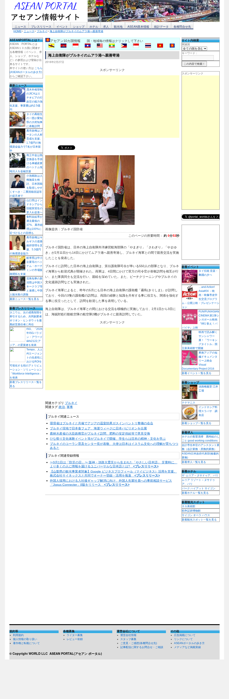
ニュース (20, 26)
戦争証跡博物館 (191, 510)
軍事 (70, 407)
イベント (62, 26)
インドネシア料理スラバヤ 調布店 (208, 411)
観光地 (118, 26)
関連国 (186, 44)
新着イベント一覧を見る (196, 373)
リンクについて (183, 639)
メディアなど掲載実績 (187, 647)
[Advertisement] (112, 106)
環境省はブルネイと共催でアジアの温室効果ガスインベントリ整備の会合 (101, 423)
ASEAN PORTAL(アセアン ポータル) (75, 653)
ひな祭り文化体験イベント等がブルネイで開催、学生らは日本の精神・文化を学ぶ (108, 438)
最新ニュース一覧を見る (24, 299)
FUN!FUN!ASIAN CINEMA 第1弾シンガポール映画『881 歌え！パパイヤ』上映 (200, 319)
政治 (62, 407)
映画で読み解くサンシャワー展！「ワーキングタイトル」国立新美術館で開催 (199, 340)
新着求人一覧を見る (194, 462)
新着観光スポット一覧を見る (199, 519)
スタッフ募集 (128, 639)
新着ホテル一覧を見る (195, 492)
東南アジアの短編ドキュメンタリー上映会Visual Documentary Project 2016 (199, 360)
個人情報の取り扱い (25, 639)
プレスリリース (41, 26)
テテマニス (188, 402)
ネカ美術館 (188, 506)
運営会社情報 (128, 635)
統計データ (161, 26)
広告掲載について (184, 635)
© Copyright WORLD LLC (29, 653)
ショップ (79, 26)
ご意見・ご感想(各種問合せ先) (138, 643)
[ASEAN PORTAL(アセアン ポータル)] (48, 11)
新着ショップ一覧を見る (196, 423)
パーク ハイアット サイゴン (198, 488)
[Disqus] (112, 560)
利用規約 (18, 635)
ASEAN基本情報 (138, 26)
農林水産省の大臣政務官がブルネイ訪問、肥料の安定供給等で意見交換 (100, 433)
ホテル (93, 26)
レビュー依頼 (75, 639)
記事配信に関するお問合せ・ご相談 (141, 647)
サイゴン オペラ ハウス (196, 515)
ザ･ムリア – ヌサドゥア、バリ (200, 475)
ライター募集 (75, 635)
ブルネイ (71, 403)
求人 (106, 26)
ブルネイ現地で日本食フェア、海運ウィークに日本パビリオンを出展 (98, 428)
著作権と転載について (26, 643)
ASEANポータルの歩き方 (189, 643)
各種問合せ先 (182, 26)
